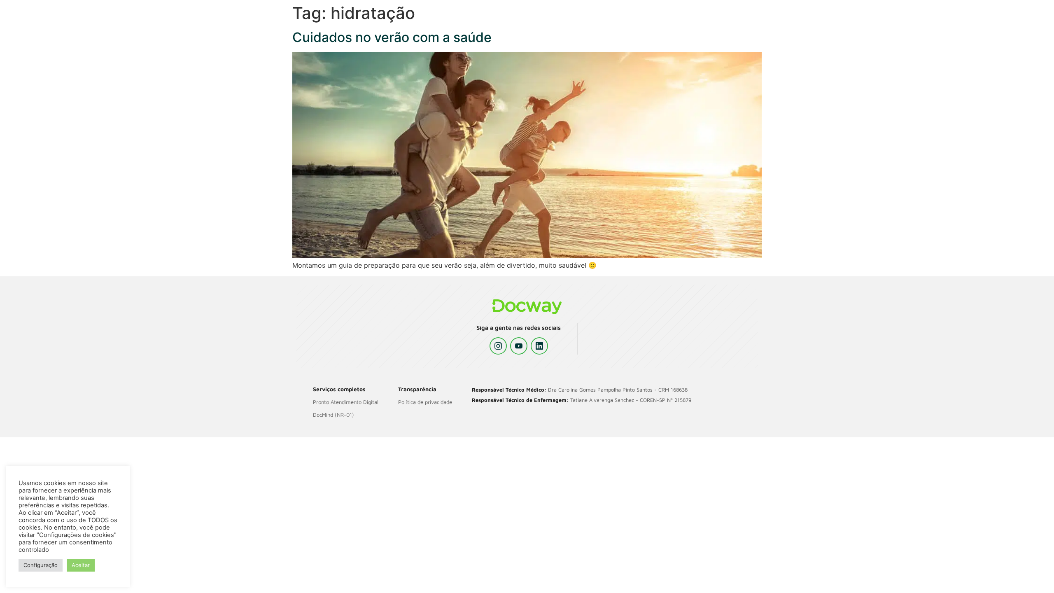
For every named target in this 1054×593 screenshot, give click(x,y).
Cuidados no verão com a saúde (392, 37)
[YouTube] (518, 346)
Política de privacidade (425, 402)
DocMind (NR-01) (333, 414)
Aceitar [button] (81, 565)
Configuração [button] (40, 565)
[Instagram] (498, 346)
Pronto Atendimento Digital (345, 402)
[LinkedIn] (539, 346)
